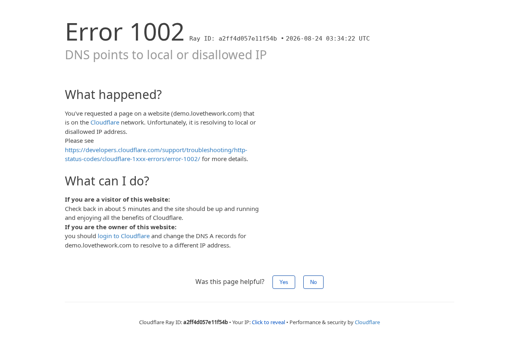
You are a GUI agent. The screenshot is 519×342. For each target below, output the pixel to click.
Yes (283, 282)
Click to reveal (268, 322)
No (313, 282)
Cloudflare (104, 122)
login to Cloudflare (124, 236)
